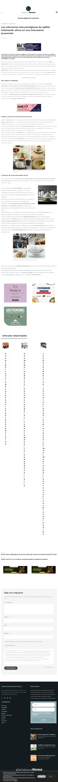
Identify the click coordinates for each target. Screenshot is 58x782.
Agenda (3, 713)
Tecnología (4, 711)
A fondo (3, 709)
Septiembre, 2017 (4, 37)
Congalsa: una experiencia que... (47, 745)
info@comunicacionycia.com (11, 659)
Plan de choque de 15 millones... (47, 734)
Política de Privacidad (41, 659)
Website (6, 633)
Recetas (3, 719)
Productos (4, 705)
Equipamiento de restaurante (8, 23)
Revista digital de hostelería (28, 18)
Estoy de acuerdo (10, 645)
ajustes (15, 780)
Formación (4, 720)
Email (5, 625)
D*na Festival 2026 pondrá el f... (47, 755)
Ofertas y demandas (7, 715)
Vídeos (3, 722)
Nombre (6, 617)
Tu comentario (8, 602)
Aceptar (42, 776)
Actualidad (4, 707)
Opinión (4, 717)
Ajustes (50, 776)
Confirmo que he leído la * (41, 713)
